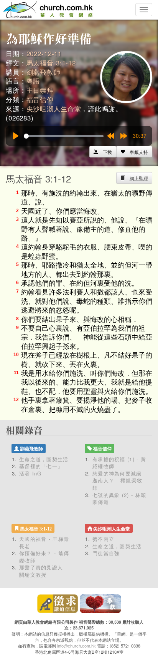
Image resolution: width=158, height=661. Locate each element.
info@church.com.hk (76, 646)
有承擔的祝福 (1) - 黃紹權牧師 (119, 462)
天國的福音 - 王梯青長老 (44, 542)
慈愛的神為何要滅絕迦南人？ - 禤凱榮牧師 (117, 480)
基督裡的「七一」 (41, 466)
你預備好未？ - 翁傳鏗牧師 (44, 556)
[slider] (64, 136)
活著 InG (30, 473)
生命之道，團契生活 (44, 459)
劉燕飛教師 (43, 72)
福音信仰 (40, 99)
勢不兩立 (103, 538)
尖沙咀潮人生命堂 (53, 108)
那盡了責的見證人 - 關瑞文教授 (43, 571)
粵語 (33, 80)
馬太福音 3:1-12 (51, 62)
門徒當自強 (106, 553)
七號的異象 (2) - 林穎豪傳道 (119, 498)
